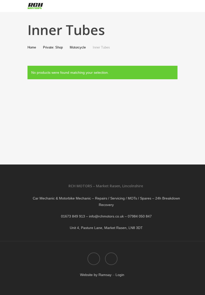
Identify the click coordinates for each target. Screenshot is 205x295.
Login (120, 275)
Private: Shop (53, 47)
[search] (163, 6)
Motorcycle (78, 47)
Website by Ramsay (96, 275)
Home (32, 47)
